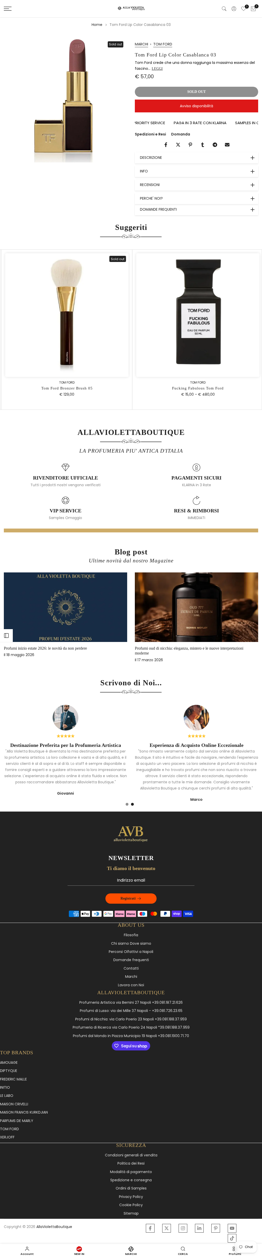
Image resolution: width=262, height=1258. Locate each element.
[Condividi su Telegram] (215, 144)
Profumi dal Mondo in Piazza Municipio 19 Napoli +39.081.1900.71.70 (131, 1035)
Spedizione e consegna (131, 1180)
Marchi (131, 976)
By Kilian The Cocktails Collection (45, 648)
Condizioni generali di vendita (131, 1155)
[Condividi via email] (227, 144)
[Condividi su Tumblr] (202, 144)
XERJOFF (7, 1137)
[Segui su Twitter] (166, 1228)
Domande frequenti (131, 960)
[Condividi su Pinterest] (190, 144)
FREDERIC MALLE (13, 1079)
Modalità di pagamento (131, 1171)
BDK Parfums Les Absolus (170, 648)
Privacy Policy (131, 1196)
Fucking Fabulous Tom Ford (196, 388)
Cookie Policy (131, 1205)
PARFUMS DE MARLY (16, 1120)
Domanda (180, 134)
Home (97, 24)
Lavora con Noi (131, 985)
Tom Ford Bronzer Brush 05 (65, 388)
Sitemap (131, 1213)
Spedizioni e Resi (150, 134)
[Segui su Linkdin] (199, 1228)
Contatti (131, 968)
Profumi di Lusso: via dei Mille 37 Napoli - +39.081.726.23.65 (131, 1010)
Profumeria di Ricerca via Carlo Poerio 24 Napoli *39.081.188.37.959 (131, 1027)
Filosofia (131, 935)
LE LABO (6, 1095)
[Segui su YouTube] (232, 1228)
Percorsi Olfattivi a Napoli (131, 951)
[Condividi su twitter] (178, 144)
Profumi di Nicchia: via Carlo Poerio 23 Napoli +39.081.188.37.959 (131, 1019)
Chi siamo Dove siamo (131, 943)
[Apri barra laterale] (6, 635)
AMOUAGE (9, 1062)
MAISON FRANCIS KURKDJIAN (24, 1112)
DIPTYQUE (8, 1070)
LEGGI (157, 69)
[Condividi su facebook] (165, 144)
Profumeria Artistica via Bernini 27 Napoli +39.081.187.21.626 (131, 1002)
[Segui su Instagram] (183, 1228)
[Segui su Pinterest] (215, 1228)
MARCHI (141, 44)
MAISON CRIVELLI (14, 1104)
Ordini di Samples (131, 1188)
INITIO (5, 1087)
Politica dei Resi (131, 1163)
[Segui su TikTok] (232, 1238)
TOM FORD (162, 44)
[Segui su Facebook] (150, 1228)
